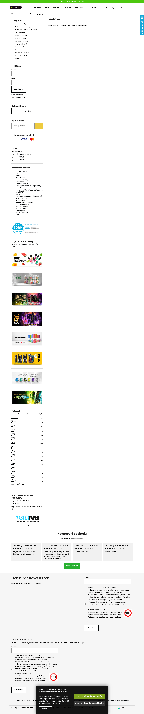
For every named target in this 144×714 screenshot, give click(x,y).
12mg (13, 463)
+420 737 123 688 (21, 157)
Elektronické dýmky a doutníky (26, 30)
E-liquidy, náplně (21, 35)
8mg (13, 446)
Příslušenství (19, 47)
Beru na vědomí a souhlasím (89, 696)
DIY (16, 50)
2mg (13, 425)
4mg (13, 434)
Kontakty (20, 700)
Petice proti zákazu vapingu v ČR (24, 244)
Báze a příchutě (20, 38)
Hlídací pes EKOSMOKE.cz (25, 202)
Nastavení (45, 709)
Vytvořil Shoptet (127, 708)
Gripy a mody (20, 33)
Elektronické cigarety (22, 27)
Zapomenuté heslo (18, 97)
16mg (13, 471)
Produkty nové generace (24, 55)
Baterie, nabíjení (21, 44)
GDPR (18, 194)
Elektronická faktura (23, 213)
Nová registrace (17, 95)
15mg (13, 467)
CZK (104, 8)
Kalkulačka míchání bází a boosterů (29, 196)
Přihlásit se (18, 89)
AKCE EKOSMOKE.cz (23, 198)
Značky (17, 58)
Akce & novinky (20, 24)
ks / (27, 111)
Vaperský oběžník (22, 206)
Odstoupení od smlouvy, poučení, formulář (28, 187)
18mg (13, 476)
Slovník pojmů (21, 211)
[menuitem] (37, 7)
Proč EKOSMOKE (21, 171)
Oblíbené (19, 215)
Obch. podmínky (22, 180)
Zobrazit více (72, 566)
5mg (13, 438)
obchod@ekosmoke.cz (23, 154)
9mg (13, 450)
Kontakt (18, 173)
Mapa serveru (21, 209)
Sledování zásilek (22, 184)
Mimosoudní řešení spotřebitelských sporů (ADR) (29, 191)
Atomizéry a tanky (21, 41)
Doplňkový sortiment (22, 53)
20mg (13, 480)
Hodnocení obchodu (23, 200)
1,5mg (13, 421)
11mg (13, 459)
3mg (13, 429)
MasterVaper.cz (27, 525)
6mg (13, 442)
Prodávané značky (22, 204)
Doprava (19, 175)
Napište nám (20, 177)
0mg (13, 417)
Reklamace (20, 182)
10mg (13, 455)
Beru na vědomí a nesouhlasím (89, 703)
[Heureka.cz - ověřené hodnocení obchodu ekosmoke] (27, 228)
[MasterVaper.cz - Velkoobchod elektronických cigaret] (27, 517)
